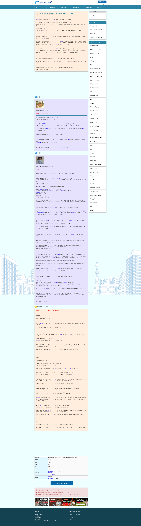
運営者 (71, 519)
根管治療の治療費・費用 (54, 471)
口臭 (91, 114)
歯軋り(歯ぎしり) (94, 99)
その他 (91, 210)
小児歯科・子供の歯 (94, 126)
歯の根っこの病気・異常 (95, 68)
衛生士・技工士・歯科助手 (96, 195)
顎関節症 (92, 103)
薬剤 (91, 149)
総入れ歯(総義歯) (94, 191)
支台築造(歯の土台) (94, 176)
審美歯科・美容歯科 (94, 107)
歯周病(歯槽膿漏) (94, 84)
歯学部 (45, 288)
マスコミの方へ (74, 516)
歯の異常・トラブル (94, 53)
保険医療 (44, 124)
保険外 (47, 128)
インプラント (93, 179)
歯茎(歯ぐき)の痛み (94, 80)
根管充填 (73, 212)
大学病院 (58, 268)
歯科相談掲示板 (102, 1)
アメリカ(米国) (51, 474)
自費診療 (65, 282)
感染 (38, 212)
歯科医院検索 (64, 7)
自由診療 (38, 340)
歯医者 (56, 368)
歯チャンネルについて (75, 514)
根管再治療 (41, 212)
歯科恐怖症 (92, 156)
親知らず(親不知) (94, 118)
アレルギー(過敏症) (94, 141)
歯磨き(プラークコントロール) (97, 133)
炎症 (49, 189)
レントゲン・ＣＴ (94, 153)
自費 (62, 41)
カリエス (40, 189)
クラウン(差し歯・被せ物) (96, 172)
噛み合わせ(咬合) (94, 95)
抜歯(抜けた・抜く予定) (95, 49)
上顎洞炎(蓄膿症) (94, 122)
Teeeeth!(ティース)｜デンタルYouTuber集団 (45, 520)
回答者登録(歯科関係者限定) (96, 37)
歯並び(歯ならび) (94, 91)
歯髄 (46, 189)
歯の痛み (92, 57)
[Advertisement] (62, 83)
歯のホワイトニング (94, 110)
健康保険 (57, 49)
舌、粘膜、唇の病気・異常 (96, 137)
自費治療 (52, 52)
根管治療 (50, 124)
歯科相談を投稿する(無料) (96, 29)
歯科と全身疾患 (93, 202)
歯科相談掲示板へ (61, 483)
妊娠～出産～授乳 (94, 130)
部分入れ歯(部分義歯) (95, 187)
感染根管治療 (52, 207)
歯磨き (51, 349)
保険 (43, 30)
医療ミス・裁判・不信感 (95, 164)
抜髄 (84, 211)
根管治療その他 (51, 472)
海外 (91, 206)
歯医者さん (54, 44)
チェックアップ (67, 379)
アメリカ (38, 19)
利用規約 (72, 517)
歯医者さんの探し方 (94, 45)
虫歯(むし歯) (93, 64)
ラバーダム (80, 124)
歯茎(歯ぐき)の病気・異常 (96, 76)
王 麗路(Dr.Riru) (52, 478)
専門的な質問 (93, 199)
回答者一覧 (92, 33)
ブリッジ (92, 183)
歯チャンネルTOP (40, 7)
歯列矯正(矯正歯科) (94, 87)
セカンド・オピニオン (41, 270)
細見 (49, 476)
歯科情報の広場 (38, 519)
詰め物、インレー (94, 168)
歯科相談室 (52, 7)
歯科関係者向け (88, 7)
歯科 (45, 38)
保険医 (54, 134)
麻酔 (91, 145)
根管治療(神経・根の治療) (96, 72)
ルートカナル (51, 19)
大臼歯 (80, 211)
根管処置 (71, 220)
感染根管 (62, 190)
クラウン (56, 24)
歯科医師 (55, 282)
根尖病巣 (38, 192)
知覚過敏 (92, 61)
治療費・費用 (93, 160)
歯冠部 (52, 226)
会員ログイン (100, 7)
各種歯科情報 (76, 7)
